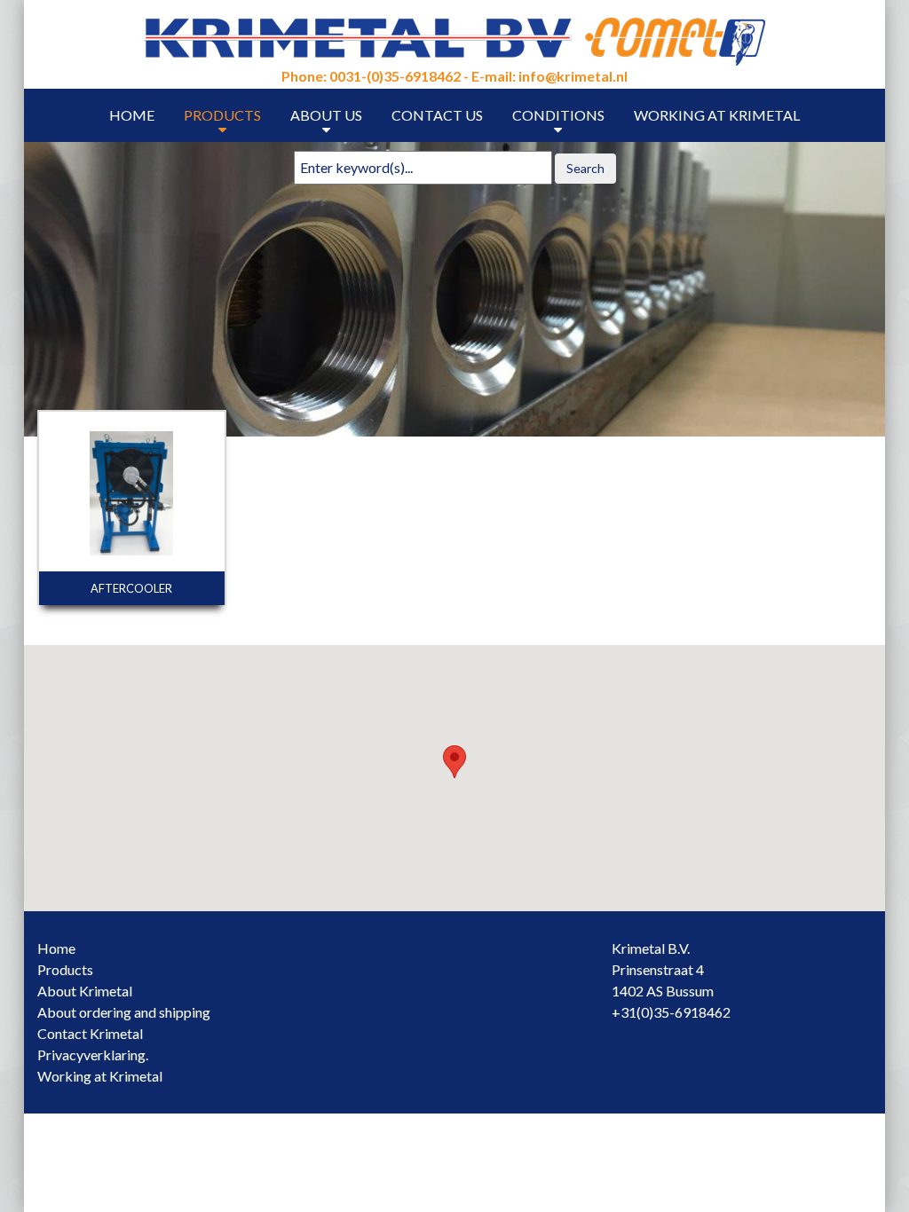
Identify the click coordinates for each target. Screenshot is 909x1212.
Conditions (558, 114)
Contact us (437, 114)
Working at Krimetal (717, 114)
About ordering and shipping (123, 1011)
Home (131, 114)
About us (326, 114)
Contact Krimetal (90, 1033)
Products (222, 114)
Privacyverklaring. (92, 1054)
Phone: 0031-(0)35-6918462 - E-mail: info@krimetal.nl (454, 75)
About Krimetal (84, 990)
